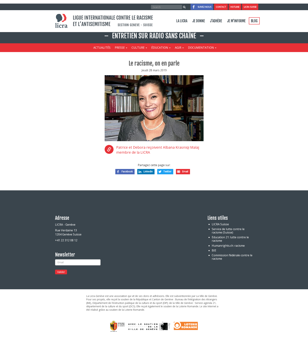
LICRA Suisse (250, 6)
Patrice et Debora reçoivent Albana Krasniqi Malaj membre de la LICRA (157, 150)
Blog (254, 21)
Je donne (198, 21)
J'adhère (216, 21)
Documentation (201, 48)
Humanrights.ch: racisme (228, 246)
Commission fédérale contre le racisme (232, 257)
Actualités (102, 48)
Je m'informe (236, 21)
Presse (120, 48)
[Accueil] (106, 21)
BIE (214, 250)
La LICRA (181, 21)
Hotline (234, 6)
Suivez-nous (204, 6)
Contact (221, 6)
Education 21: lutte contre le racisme (230, 239)
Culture (138, 48)
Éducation (160, 48)
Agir (178, 48)
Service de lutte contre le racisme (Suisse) (228, 230)
